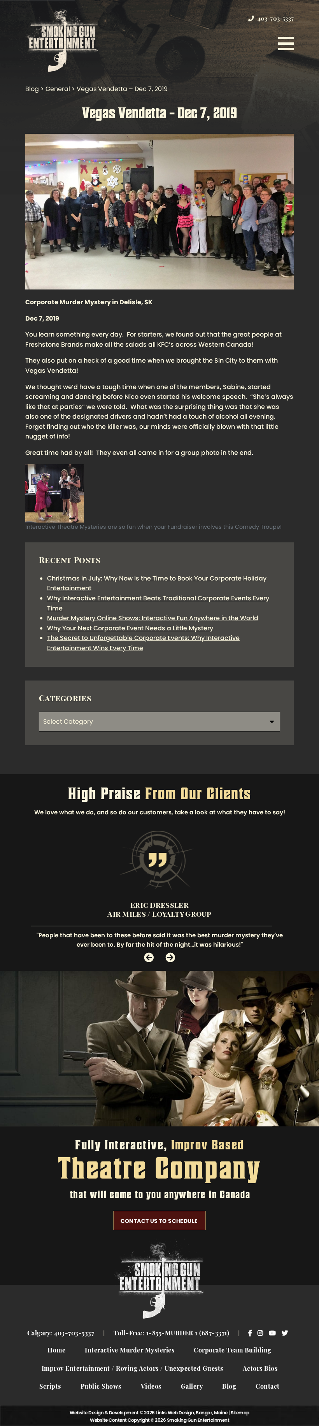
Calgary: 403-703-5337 (61, 1334)
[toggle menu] (286, 43)
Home (56, 1351)
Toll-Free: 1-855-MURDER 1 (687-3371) (171, 1334)
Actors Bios (260, 1369)
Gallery (192, 1387)
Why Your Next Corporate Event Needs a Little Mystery (130, 628)
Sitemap (240, 1412)
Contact (268, 1387)
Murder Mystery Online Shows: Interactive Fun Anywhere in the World (152, 618)
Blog (229, 1387)
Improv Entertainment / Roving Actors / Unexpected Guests (132, 1369)
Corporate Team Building (233, 1351)
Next (170, 957)
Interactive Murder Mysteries (129, 1351)
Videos (151, 1387)
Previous (149, 957)
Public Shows (101, 1387)
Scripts (50, 1387)
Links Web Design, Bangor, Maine (192, 1412)
